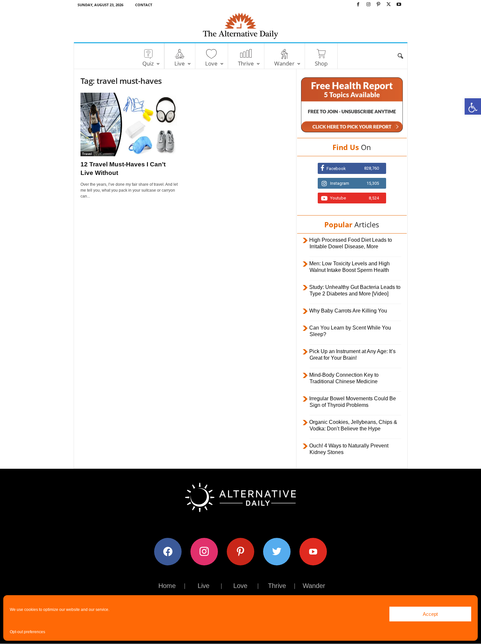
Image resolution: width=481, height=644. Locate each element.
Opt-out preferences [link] (27, 632)
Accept (430, 614)
